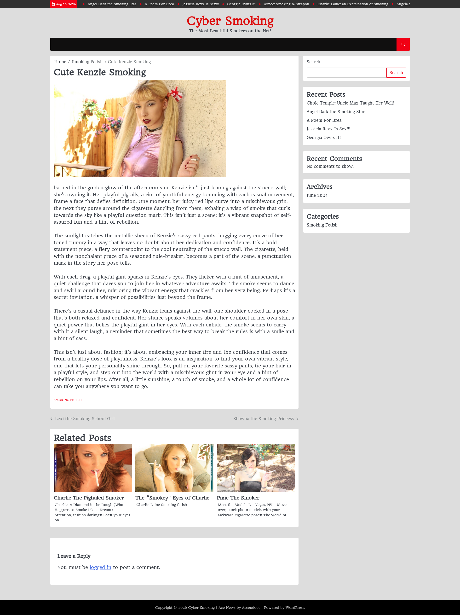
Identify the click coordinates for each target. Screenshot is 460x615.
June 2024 (317, 195)
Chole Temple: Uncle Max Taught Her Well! (350, 103)
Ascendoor (251, 607)
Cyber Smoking (230, 21)
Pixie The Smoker (238, 498)
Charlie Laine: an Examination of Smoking (343, 4)
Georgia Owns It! (231, 4)
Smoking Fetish (68, 400)
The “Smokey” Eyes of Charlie (172, 498)
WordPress (295, 607)
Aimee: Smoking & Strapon (276, 4)
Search (313, 61)
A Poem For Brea (149, 4)
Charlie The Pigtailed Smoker (89, 498)
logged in (100, 567)
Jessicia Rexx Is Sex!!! (190, 4)
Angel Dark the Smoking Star (102, 4)
